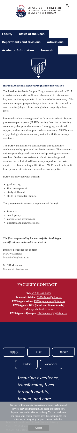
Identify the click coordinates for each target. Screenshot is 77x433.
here (43, 416)
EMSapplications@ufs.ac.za (49, 301)
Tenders (26, 364)
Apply (14, 352)
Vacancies (50, 364)
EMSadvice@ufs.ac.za (49, 297)
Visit (38, 352)
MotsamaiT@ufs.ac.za (15, 269)
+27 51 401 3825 (41, 293)
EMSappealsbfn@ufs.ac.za (38, 309)
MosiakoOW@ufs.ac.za (16, 257)
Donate (63, 352)
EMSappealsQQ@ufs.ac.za (52, 313)
